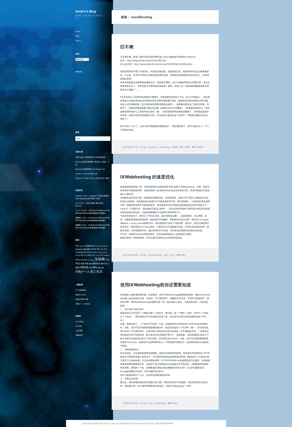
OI (82, 255)
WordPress (150, 423)
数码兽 (96, 263)
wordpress (91, 260)
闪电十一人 (82, 271)
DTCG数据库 (80, 290)
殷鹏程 (78, 218)
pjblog (97, 255)
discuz (97, 246)
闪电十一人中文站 (82, 304)
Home (78, 31)
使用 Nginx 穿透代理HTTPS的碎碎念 (90, 157)
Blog (77, 36)
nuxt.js (77, 255)
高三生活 (96, 271)
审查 (87, 263)
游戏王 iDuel (80, 295)
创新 (82, 263)
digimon (89, 245)
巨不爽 (127, 47)
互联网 (100, 259)
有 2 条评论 (198, 147)
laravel (89, 252)
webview (83, 260)
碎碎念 (84, 267)
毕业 (107, 264)
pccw (85, 255)
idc (98, 249)
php (89, 255)
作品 (77, 263)
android (82, 246)
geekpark (79, 249)
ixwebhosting (80, 252)
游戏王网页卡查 (81, 299)
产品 (107, 259)
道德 (99, 268)
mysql (100, 252)
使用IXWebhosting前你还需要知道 (155, 284)
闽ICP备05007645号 (164, 423)
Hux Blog (79, 321)
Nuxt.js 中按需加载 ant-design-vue (90, 169)
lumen (95, 252)
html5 (93, 249)
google (87, 249)
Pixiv (93, 255)
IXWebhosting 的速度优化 (147, 176)
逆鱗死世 (79, 335)
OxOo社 (78, 326)
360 (77, 246)
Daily (144, 147)
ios (101, 249)
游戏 (77, 267)
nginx (104, 252)
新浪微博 (102, 264)
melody (78, 196)
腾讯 (95, 267)
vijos (77, 259)
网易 (90, 268)
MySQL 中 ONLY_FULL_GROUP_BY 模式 (92, 178)
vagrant (106, 255)
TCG (101, 255)
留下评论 (182, 255)
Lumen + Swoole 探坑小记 (86, 173)
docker (105, 246)
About (78, 40)
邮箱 (102, 268)
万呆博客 (79, 330)
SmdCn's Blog (85, 11)
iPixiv (105, 249)
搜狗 (90, 264)
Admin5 (153, 147)
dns (101, 246)
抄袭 (181, 147)
